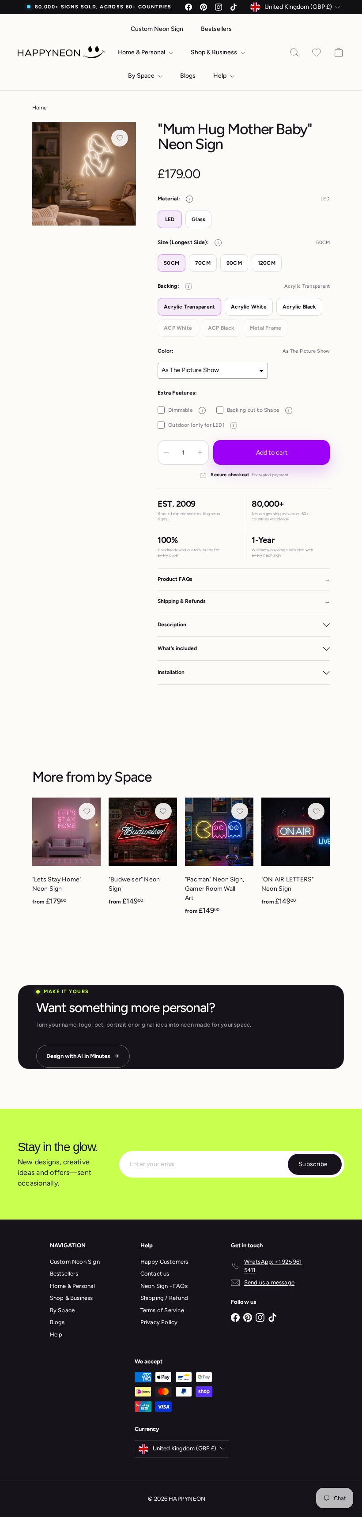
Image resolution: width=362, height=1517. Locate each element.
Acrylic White (249, 307)
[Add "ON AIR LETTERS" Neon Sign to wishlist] (316, 811)
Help (220, 75)
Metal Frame (265, 328)
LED (170, 219)
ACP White (178, 328)
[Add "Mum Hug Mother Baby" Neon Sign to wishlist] (119, 138)
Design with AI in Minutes (78, 1056)
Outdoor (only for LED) (201, 425)
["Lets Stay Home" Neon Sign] (66, 856)
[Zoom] (84, 174)
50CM (171, 263)
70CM (203, 263)
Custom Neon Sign (157, 29)
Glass (198, 219)
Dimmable (185, 410)
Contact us (155, 1273)
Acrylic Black (299, 307)
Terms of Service (162, 1310)
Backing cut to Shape (258, 410)
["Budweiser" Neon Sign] (143, 856)
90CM (234, 263)
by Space (124, 776)
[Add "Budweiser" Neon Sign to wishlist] (163, 811)
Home (39, 108)
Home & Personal (141, 52)
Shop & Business (214, 52)
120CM (266, 263)
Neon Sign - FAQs (164, 1286)
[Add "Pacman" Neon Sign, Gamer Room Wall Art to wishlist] (239, 811)
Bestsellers (216, 29)
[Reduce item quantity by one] (166, 452)
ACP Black (221, 328)
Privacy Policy (159, 1322)
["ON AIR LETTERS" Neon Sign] (295, 856)
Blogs (188, 75)
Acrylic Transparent (189, 307)
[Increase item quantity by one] (200, 452)
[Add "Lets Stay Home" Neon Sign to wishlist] (87, 811)
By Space (142, 75)
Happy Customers (164, 1261)
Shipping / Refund (164, 1298)
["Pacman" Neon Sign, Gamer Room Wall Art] (219, 861)
